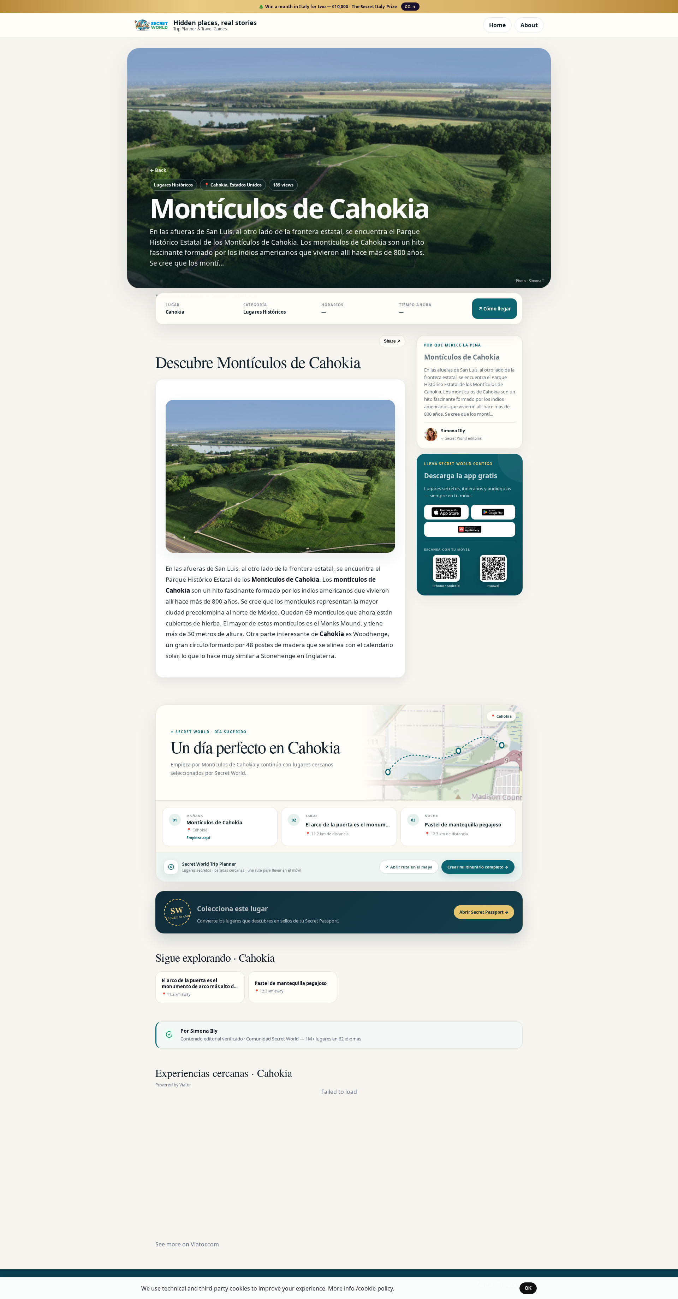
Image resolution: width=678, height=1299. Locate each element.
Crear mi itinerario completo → (478, 867)
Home (497, 25)
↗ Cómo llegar (494, 309)
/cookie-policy (374, 1288)
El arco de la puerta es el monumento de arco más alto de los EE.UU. (388, 824)
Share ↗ (392, 341)
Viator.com (205, 1244)
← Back (158, 170)
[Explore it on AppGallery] (469, 529)
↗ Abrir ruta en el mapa (409, 867)
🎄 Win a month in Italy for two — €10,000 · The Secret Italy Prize (337, 7)
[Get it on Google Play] (493, 512)
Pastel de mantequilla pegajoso (463, 824)
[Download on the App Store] (446, 512)
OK (528, 1288)
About (529, 25)
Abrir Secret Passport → (484, 912)
